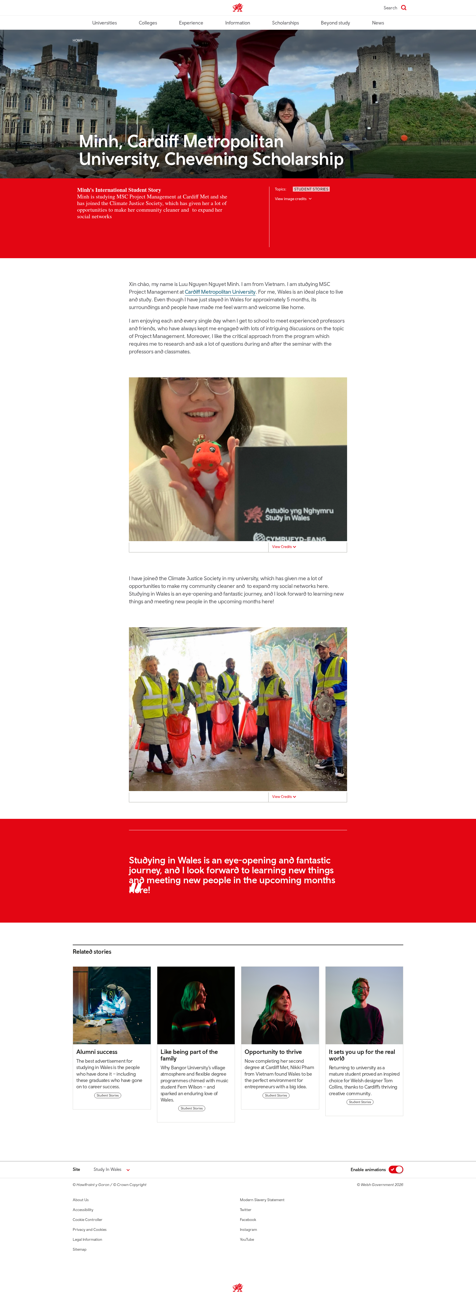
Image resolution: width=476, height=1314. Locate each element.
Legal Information (87, 1239)
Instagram (248, 1229)
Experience (191, 23)
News (378, 23)
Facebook (248, 1219)
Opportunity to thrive (273, 1051)
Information (237, 23)
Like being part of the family (189, 1055)
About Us (81, 1200)
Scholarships (285, 23)
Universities (104, 23)
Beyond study (335, 23)
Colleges (148, 23)
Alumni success (96, 1051)
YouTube (247, 1239)
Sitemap (79, 1249)
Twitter (245, 1209)
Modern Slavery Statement (262, 1200)
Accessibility (83, 1209)
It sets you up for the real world (362, 1055)
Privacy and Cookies (90, 1229)
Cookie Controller (87, 1219)
